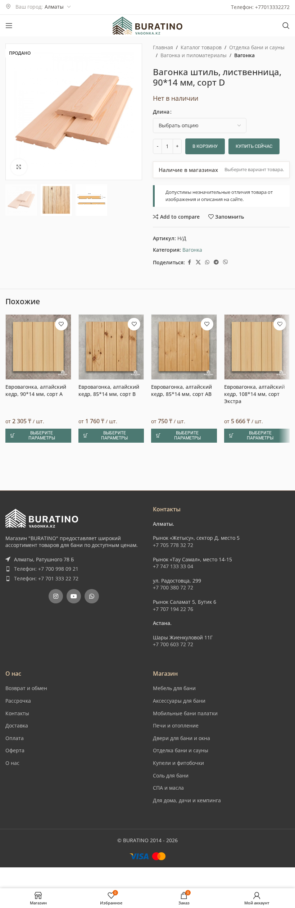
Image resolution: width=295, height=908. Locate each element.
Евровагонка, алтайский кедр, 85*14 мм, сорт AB (181, 683)
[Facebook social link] (189, 262)
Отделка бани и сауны (257, 47)
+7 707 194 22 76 (173, 861)
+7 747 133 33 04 (173, 818)
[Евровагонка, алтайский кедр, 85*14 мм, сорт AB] (184, 640)
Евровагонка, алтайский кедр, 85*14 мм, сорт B (108, 683)
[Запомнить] (61, 617)
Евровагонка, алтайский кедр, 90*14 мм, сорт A (35, 683)
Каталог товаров (201, 47)
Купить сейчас (254, 146)
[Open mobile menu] (9, 25)
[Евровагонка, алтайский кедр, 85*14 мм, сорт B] (111, 640)
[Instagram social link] (56, 848)
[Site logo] (147, 25)
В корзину (205, 146)
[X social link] (198, 262)
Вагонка (244, 55)
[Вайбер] (225, 262)
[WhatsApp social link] (207, 262)
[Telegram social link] (216, 262)
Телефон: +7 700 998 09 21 (46, 821)
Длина (161, 111)
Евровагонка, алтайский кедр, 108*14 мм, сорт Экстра (254, 686)
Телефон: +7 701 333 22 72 (46, 830)
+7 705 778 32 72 (173, 797)
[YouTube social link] (74, 848)
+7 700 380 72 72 (173, 839)
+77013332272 (272, 7)
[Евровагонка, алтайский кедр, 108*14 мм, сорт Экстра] (257, 640)
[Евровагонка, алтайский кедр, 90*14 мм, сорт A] (38, 640)
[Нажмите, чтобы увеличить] (19, 167)
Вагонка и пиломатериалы (193, 55)
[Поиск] (286, 25)
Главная (163, 47)
